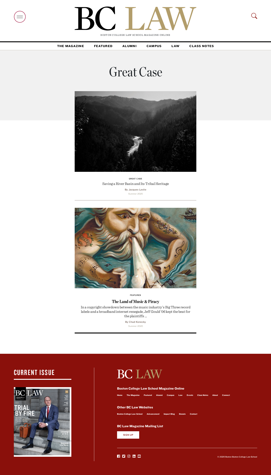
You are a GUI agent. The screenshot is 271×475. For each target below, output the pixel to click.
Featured (103, 46)
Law (175, 46)
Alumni (129, 46)
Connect (226, 395)
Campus (154, 46)
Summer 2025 (135, 194)
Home (119, 395)
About (215, 395)
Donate (182, 414)
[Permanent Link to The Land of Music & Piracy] (135, 247)
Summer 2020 (135, 326)
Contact (193, 414)
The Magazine (70, 46)
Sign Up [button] (128, 434)
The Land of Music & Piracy (135, 301)
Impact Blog (169, 414)
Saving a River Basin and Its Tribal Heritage (135, 183)
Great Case (135, 178)
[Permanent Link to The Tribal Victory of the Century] (135, 131)
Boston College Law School (130, 414)
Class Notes (201, 46)
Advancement (153, 414)
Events (190, 395)
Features (135, 295)
